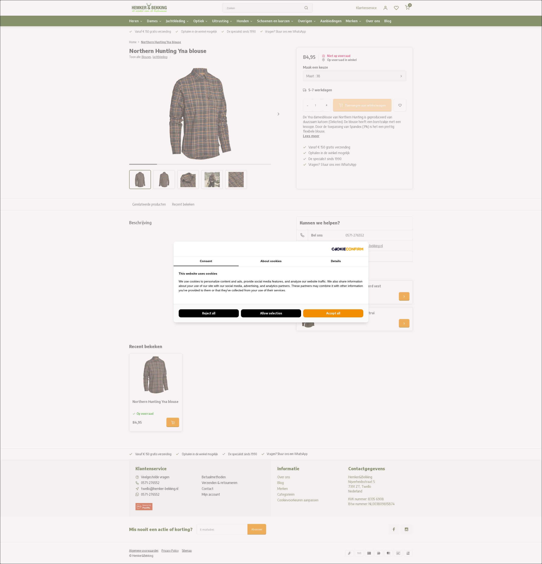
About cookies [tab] (271, 261)
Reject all (208, 313)
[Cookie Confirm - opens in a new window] (347, 249)
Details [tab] (336, 261)
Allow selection (271, 313)
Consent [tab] (206, 261)
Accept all (333, 313)
